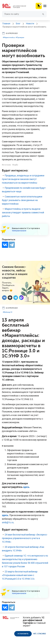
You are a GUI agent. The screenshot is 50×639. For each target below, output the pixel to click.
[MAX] (21, 297)
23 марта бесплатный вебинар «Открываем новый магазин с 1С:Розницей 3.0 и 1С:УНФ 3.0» (19, 575)
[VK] (4, 297)
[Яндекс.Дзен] (10, 297)
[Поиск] (43, 14)
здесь (26, 487)
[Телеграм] (15, 297)
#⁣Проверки (20, 37)
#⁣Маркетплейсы (9, 37)
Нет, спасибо (39, 634)
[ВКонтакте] (5, 245)
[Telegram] (12, 245)
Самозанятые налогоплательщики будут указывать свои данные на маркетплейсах (22, 200)
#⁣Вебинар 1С (7, 312)
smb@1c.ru (8, 522)
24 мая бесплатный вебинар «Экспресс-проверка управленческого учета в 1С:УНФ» (24, 538)
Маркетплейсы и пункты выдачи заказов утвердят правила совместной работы (23, 212)
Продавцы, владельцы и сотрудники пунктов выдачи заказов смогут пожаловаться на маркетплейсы (23, 179)
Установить (23, 634)
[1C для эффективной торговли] (16, 6)
